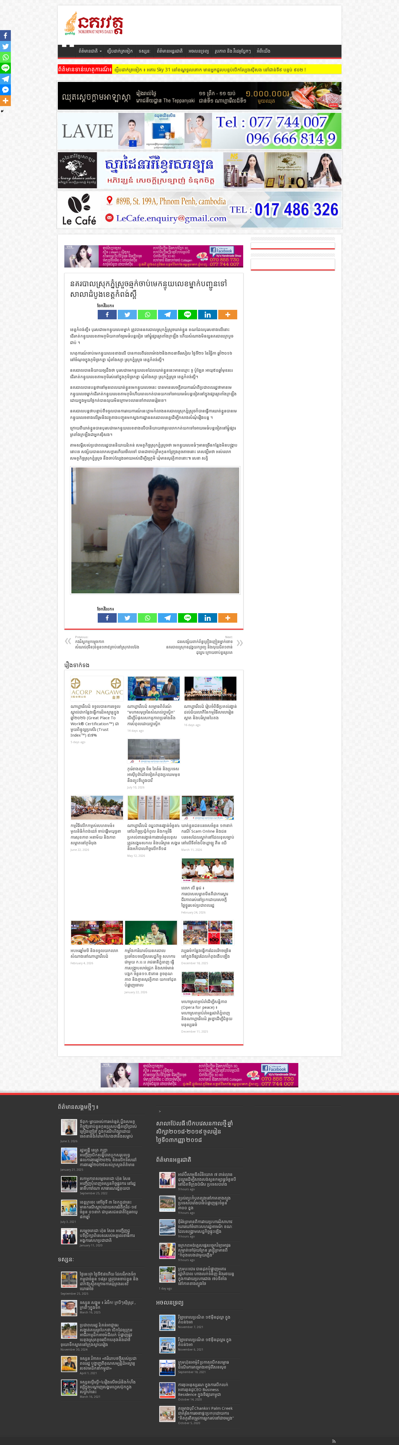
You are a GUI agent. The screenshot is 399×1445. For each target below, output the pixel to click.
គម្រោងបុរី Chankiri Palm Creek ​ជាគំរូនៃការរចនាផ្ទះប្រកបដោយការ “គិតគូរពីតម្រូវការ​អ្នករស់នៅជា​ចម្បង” (206, 1413)
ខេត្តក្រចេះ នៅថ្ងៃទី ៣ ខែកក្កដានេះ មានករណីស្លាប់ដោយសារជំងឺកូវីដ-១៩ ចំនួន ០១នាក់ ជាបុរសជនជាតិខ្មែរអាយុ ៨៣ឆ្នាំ (109, 1209)
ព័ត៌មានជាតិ (88, 51)
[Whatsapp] (147, 314)
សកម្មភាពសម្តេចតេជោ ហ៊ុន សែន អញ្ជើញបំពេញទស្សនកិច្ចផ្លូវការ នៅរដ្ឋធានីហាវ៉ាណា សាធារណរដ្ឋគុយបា (108, 1183)
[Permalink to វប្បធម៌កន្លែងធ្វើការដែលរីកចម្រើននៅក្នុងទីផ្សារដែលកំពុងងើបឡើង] (208, 933)
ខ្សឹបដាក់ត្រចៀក (120, 51)
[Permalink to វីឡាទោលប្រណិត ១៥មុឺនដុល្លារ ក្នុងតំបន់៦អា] (167, 1345)
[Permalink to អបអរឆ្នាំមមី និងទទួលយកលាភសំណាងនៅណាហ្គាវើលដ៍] (97, 933)
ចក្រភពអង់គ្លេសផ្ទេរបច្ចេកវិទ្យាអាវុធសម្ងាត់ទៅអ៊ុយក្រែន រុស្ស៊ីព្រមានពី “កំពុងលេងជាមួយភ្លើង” (204, 1250)
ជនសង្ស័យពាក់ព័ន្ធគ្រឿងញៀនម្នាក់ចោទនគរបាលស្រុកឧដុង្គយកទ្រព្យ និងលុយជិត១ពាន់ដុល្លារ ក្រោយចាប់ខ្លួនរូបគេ (199, 645)
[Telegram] (167, 314)
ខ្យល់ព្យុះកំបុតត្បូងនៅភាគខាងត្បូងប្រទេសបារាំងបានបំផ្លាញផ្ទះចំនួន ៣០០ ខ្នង (204, 1203)
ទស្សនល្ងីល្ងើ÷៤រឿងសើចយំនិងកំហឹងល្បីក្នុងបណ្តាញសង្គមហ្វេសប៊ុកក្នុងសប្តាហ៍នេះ (108, 1387)
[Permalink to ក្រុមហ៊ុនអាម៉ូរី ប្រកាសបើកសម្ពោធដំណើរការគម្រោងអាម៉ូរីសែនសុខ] (167, 1367)
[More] (227, 314)
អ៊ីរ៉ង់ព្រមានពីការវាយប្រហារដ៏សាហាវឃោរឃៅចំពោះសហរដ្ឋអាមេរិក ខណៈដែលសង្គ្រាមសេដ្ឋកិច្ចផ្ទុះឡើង (205, 1226)
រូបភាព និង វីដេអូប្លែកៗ (233, 51)
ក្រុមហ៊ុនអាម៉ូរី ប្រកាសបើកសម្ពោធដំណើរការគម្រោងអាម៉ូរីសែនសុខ (203, 1365)
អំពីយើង (263, 51)
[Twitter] (127, 314)
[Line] (187, 314)
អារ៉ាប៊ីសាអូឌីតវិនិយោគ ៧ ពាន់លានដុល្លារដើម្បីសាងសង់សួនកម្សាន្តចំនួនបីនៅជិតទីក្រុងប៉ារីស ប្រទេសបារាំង (207, 1179)
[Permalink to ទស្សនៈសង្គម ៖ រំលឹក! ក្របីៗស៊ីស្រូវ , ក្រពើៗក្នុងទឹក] (69, 1308)
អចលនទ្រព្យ (199, 51)
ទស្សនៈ (145, 51)
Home (68, 52)
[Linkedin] (207, 314)
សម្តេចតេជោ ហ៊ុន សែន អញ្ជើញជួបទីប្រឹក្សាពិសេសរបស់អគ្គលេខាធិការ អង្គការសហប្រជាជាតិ (107, 1235)
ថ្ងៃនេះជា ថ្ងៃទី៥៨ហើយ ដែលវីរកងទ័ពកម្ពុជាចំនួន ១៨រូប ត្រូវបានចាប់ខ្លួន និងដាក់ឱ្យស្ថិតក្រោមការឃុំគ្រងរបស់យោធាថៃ (109, 1281)
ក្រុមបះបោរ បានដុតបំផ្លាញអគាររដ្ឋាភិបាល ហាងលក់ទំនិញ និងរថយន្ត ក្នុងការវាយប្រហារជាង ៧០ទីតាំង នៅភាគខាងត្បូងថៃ (206, 1276)
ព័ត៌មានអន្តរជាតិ (170, 51)
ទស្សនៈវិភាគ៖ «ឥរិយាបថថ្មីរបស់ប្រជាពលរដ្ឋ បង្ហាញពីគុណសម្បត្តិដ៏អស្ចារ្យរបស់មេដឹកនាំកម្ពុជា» (108, 1363)
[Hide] (2, 111)
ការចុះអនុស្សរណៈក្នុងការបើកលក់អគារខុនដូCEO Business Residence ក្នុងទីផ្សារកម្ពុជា (203, 1389)
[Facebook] (107, 314)
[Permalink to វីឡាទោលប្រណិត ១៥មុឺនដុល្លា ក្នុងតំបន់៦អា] (167, 1322)
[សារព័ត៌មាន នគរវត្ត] (94, 31)
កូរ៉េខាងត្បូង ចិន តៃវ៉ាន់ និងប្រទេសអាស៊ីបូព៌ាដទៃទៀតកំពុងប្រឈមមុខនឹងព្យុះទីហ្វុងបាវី (153, 774)
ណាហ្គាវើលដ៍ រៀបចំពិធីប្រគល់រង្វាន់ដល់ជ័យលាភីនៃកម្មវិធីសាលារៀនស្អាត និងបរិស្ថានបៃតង (210, 712)
